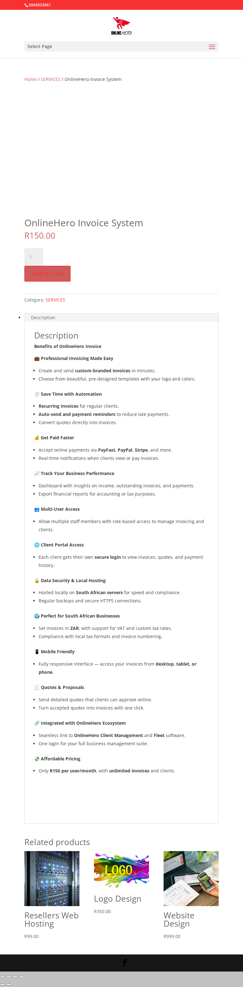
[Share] (15, 977)
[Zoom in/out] (2, 977)
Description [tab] (43, 317)
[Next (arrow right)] (8, 984)
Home (30, 79)
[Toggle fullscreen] (8, 977)
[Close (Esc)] (21, 977)
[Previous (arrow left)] (2, 984)
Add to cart (47, 273)
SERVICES (50, 79)
